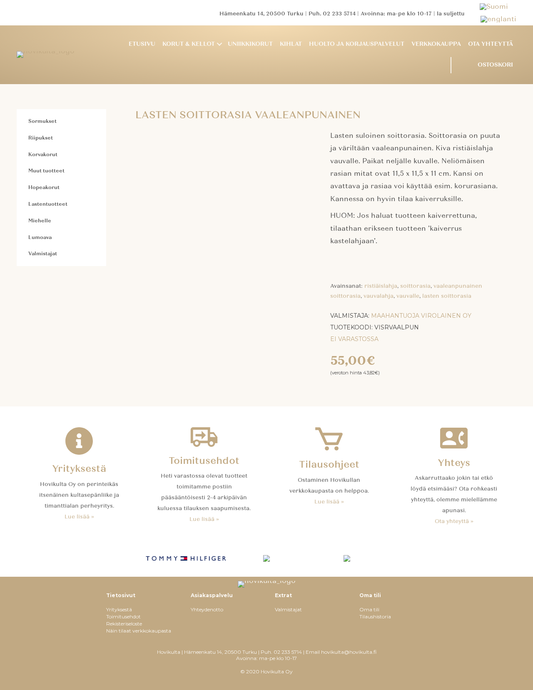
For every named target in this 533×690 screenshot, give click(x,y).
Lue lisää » (79, 516)
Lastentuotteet (47, 204)
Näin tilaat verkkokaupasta (138, 631)
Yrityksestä (119, 609)
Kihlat (291, 43)
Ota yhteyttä (490, 43)
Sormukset (42, 121)
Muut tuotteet (46, 170)
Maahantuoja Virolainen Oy (421, 315)
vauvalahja (379, 296)
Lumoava (40, 237)
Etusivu (142, 43)
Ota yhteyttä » (454, 521)
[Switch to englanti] (498, 18)
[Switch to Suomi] (498, 6)
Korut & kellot (188, 43)
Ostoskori (495, 64)
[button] (219, 44)
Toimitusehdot (123, 616)
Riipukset (40, 138)
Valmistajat (42, 253)
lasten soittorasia (446, 296)
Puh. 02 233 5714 (332, 13)
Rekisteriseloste (124, 623)
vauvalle (407, 296)
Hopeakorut (44, 187)
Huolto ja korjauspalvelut (356, 43)
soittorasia (415, 286)
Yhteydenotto (207, 609)
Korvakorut (42, 154)
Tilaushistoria (375, 616)
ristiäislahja (380, 286)
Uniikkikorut (250, 43)
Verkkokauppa (436, 43)
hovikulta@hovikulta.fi (348, 652)
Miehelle (39, 220)
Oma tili (369, 609)
